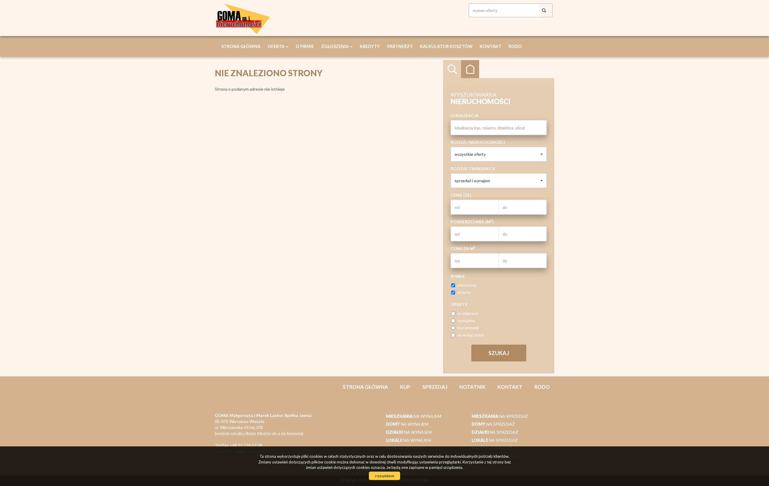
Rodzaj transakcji (473, 168)
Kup (405, 387)
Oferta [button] (276, 46)
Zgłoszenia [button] (335, 46)
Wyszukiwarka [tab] (452, 69)
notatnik (472, 387)
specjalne (466, 320)
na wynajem (413, 416)
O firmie (305, 46)
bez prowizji (468, 327)
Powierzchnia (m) (472, 221)
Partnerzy (400, 46)
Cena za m (463, 248)
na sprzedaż (500, 416)
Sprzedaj (434, 387)
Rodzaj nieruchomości (478, 142)
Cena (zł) (461, 195)
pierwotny (466, 285)
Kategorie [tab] (470, 69)
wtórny (464, 292)
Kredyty (370, 46)
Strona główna (240, 46)
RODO (515, 46)
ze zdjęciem (467, 313)
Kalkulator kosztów (446, 46)
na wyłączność (470, 334)
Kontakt (490, 46)
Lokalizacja (465, 115)
